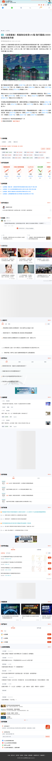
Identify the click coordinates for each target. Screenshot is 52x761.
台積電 (6, 638)
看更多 (48, 202)
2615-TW (12, 112)
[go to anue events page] (46, 5)
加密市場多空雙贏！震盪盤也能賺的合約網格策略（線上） (19, 501)
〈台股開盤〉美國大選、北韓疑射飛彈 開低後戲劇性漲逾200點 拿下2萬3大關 (19, 187)
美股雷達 (8, 410)
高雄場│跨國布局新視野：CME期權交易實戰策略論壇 (20, 495)
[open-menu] (1, 4)
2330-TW (22, 85)
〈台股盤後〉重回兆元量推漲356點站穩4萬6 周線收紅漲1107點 (16, 191)
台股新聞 (8, 30)
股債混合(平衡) (8, 558)
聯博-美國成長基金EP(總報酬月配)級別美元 (10, 573)
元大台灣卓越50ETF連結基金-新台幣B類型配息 (11, 562)
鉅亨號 (17, 755)
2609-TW (29, 112)
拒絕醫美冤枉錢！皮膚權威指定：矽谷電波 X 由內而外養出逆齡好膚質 (8, 276)
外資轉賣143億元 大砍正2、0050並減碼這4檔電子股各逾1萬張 (43, 259)
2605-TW (23, 115)
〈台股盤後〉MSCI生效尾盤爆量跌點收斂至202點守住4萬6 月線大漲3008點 (19, 189)
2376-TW (13, 104)
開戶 (50, 574)
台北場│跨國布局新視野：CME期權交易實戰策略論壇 (20, 483)
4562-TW (23, 96)
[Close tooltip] (48, 11)
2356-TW (48, 102)
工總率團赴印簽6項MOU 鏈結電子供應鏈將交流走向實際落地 (43, 276)
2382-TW (31, 87)
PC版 (9, 755)
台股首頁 (43, 148)
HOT (7, 483)
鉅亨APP (13, 755)
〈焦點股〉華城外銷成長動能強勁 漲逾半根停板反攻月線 (37, 238)
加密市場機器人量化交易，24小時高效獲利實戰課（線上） (19, 489)
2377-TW (30, 104)
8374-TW (11, 96)
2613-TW (45, 110)
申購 (50, 557)
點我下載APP (16, 121)
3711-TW (16, 89)
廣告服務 (30, 755)
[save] (40, 8)
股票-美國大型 (8, 575)
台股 (3, 30)
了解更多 (48, 162)
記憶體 (6, 634)
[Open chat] (49, 8)
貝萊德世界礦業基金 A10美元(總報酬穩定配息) (11, 567)
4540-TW (4, 98)
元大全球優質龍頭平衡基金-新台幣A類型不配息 (11, 556)
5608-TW (12, 115)
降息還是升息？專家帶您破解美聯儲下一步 (14, 119)
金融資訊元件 (36, 755)
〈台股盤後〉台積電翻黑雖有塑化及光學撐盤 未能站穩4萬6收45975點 (18, 194)
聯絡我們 (42, 755)
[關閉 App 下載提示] (1, 1)
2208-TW (33, 115)
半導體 (6, 642)
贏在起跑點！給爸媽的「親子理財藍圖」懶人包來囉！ (12, 146)
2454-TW (6, 87)
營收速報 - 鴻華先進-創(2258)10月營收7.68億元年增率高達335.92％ (14, 238)
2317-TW (48, 87)
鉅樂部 (21, 755)
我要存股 (48, 148)
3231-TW (46, 104)
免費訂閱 (47, 736)
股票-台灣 (7, 564)
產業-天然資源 (8, 570)
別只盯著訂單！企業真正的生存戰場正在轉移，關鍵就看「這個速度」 (8, 259)
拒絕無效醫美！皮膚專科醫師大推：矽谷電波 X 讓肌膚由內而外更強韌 (25, 259)
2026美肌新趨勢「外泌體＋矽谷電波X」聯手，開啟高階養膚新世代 (26, 276)
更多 (47, 157)
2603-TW (45, 112)
